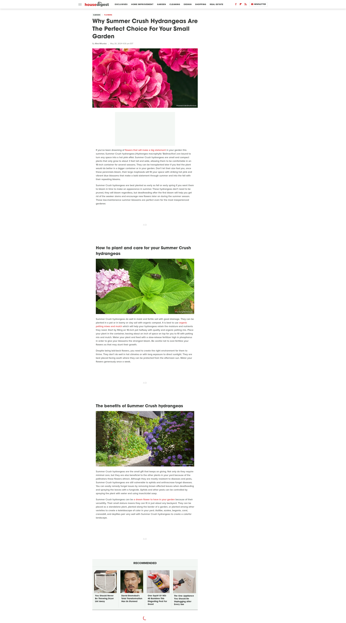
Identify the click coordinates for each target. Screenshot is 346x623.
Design (188, 4)
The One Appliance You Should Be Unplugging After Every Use (184, 600)
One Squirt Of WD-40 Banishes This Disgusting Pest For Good (157, 600)
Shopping (200, 4)
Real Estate (216, 4)
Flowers (108, 15)
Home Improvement (142, 4)
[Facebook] (236, 5)
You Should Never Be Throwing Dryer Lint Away (104, 599)
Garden (161, 4)
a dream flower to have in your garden (154, 499)
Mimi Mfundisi (101, 43)
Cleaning (174, 4)
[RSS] (245, 5)
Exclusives (121, 4)
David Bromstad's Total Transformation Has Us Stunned (131, 599)
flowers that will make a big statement (145, 150)
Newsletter (260, 4)
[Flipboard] (241, 5)
